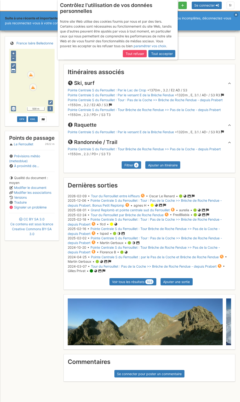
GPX (21, 119)
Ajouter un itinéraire (163, 165)
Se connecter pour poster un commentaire (149, 374)
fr (230, 5)
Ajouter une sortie (176, 282)
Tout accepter (162, 54)
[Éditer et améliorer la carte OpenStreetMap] (50, 102)
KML (33, 119)
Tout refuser (135, 54)
